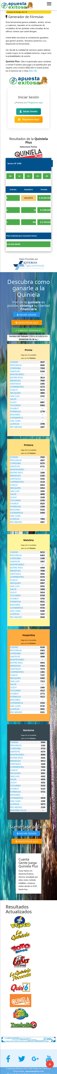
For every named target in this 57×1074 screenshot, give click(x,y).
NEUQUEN (15, 393)
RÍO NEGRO (16, 427)
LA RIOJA (14, 424)
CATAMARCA (16, 418)
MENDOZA (15, 380)
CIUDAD (14, 362)
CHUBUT (14, 408)
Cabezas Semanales (29, 330)
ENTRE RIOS (16, 377)
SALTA (13, 399)
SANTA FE (15, 371)
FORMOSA (15, 411)
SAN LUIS (15, 396)
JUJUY (13, 402)
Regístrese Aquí (30, 119)
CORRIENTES (17, 387)
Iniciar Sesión (30, 111)
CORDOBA (15, 368)
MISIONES (15, 414)
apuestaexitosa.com (34, 1071)
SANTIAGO (15, 384)
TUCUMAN (15, 405)
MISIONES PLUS (18, 810)
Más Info (33, 71)
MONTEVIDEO (17, 374)
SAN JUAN (15, 421)
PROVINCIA (16, 365)
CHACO (14, 390)
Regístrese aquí (35, 102)
